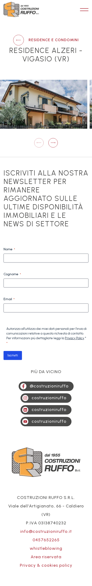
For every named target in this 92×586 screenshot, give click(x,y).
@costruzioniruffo (49, 386)
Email (9, 299)
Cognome (12, 274)
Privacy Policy (74, 338)
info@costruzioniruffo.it (46, 531)
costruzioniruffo (49, 397)
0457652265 (46, 539)
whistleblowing (46, 548)
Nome (9, 249)
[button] (53, 142)
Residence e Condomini (54, 40)
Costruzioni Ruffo (21, 9)
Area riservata (46, 556)
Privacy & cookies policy (46, 565)
